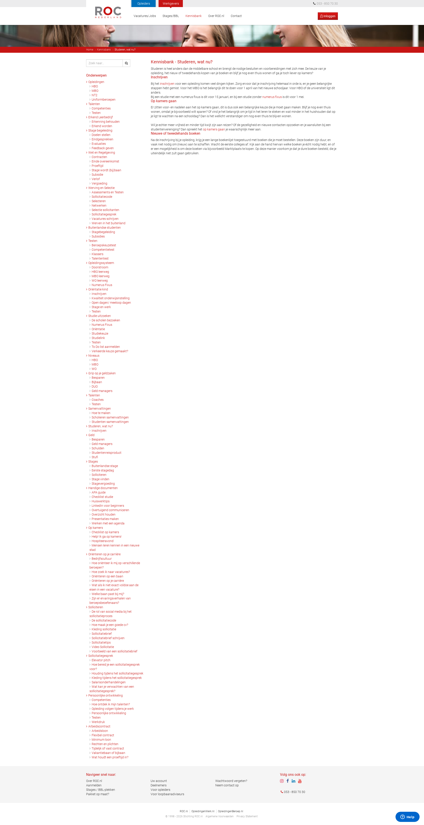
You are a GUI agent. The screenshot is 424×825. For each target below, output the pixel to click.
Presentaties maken (105, 519)
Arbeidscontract (99, 726)
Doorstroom (100, 267)
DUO (95, 386)
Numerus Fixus (102, 285)
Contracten (99, 157)
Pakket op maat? (97, 794)
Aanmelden (94, 785)
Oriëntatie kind (98, 289)
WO (94, 369)
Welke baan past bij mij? (108, 594)
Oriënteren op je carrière (104, 554)
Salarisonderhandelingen (109, 682)
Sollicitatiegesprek (104, 214)
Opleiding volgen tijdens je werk (113, 708)
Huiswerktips (101, 501)
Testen (96, 113)
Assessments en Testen (108, 192)
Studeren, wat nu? (100, 426)
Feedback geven (103, 148)
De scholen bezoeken (106, 320)
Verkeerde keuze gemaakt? (110, 351)
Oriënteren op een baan (107, 576)
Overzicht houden (103, 514)
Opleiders (143, 3)
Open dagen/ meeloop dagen (111, 302)
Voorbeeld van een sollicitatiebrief (114, 651)
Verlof (96, 179)
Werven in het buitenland (108, 223)
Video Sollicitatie (103, 647)
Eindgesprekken (102, 139)
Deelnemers (159, 785)
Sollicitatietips (101, 642)
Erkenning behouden (106, 121)
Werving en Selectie (101, 188)
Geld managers (102, 391)
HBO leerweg (100, 271)
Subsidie (97, 174)
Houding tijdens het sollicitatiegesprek (117, 673)
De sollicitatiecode (104, 620)
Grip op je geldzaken (102, 373)
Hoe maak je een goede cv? (110, 625)
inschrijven (167, 83)
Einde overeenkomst (105, 161)
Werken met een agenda (108, 523)
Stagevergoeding (103, 483)
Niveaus (93, 355)
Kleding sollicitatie (104, 629)
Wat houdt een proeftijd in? (110, 757)
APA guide (99, 492)
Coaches (98, 399)
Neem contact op (227, 785)
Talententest (100, 258)
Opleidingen (96, 82)
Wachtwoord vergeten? (231, 781)
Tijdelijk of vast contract (108, 748)
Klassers (97, 254)
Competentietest (103, 249)
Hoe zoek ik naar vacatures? (111, 572)
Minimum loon (101, 739)
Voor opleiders (160, 789)
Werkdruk (98, 722)
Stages (93, 461)
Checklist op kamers (105, 532)
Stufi (95, 457)
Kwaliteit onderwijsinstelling (111, 298)
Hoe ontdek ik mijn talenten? (111, 704)
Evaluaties (99, 143)
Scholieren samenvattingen (110, 417)
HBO (95, 86)
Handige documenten (103, 488)
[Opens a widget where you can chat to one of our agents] (407, 817)
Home (89, 49)
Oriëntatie (98, 329)
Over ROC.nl (216, 16)
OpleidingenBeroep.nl (230, 811)
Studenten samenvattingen (110, 422)
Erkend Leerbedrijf (100, 117)
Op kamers (95, 527)
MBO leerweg (101, 276)
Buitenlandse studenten (104, 227)
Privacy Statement (247, 816)
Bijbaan (97, 382)
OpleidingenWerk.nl (202, 811)
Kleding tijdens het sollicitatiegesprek (117, 678)
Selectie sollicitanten (105, 210)
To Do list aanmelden (106, 346)
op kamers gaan (214, 129)
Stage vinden (100, 479)
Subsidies (98, 236)
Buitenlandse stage (105, 466)
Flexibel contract (103, 735)
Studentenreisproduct (106, 452)
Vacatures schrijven (105, 218)
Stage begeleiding (100, 130)
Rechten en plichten (105, 744)
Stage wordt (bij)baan (106, 170)
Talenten (94, 104)
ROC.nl (184, 811)
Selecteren (99, 201)
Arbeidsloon (100, 731)
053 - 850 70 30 (294, 792)
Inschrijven (99, 294)
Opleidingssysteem (101, 263)
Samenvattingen (99, 408)
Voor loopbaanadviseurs (167, 794)
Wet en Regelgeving (101, 152)
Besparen (98, 377)
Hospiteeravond (103, 541)
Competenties (101, 108)
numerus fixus (272, 97)
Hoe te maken (101, 413)
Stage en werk (101, 307)
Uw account (159, 781)
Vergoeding (99, 183)
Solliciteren (99, 475)
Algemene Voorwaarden (220, 816)
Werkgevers (171, 3)
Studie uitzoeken (99, 316)
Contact (236, 16)
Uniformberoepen (103, 99)
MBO (95, 90)
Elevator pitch (101, 660)
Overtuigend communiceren (110, 510)
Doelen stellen (101, 135)
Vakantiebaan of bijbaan (108, 753)
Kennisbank (194, 16)
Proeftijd (97, 166)
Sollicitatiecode (102, 196)
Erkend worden (102, 126)
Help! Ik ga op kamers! (106, 536)
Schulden (98, 448)
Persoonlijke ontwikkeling (105, 695)
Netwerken (99, 205)
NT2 (94, 95)
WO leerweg (100, 280)
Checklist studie (102, 497)
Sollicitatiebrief (102, 633)
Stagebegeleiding (103, 232)
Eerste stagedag (103, 470)
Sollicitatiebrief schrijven (108, 638)
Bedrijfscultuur (102, 558)
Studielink (98, 338)
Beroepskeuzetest (104, 245)
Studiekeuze (100, 333)
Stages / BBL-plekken (100, 789)
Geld (91, 435)
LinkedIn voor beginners (108, 505)
